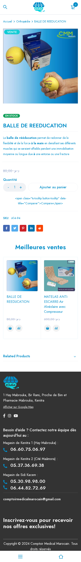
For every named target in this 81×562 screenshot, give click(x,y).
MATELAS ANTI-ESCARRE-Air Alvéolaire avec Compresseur (56, 304)
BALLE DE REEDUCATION (18, 299)
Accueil (7, 21)
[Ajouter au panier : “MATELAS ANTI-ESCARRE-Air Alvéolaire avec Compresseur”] (47, 328)
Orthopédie (23, 21)
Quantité (10, 180)
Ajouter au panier (53, 187)
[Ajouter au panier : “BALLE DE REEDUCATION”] (10, 328)
